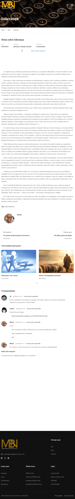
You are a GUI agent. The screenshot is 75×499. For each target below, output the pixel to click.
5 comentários (40, 46)
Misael (19, 215)
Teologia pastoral (25, 46)
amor (6, 206)
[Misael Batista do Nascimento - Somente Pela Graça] (8, 5)
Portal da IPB (55, 473)
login (15, 355)
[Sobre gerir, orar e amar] (18, 261)
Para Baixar (4, 484)
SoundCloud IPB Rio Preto (34, 484)
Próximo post (67, 232)
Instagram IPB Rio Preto (33, 480)
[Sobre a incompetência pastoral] (56, 261)
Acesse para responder (31, 296)
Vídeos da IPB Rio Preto (33, 477)
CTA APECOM (55, 484)
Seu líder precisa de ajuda (63, 235)
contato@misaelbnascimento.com (14, 454)
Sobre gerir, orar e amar (9, 275)
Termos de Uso (69, 496)
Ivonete (12, 308)
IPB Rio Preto (30, 473)
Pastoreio (11, 206)
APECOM (54, 480)
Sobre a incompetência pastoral (50, 275)
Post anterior (7, 232)
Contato (53, 454)
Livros (3, 477)
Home (2, 30)
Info (52, 447)
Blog (9, 30)
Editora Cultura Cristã (57, 477)
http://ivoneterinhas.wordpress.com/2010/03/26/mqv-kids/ (30, 316)
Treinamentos (5, 480)
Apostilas (4, 473)
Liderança (15, 30)
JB (10, 296)
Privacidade (58, 496)
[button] (36, 283)
